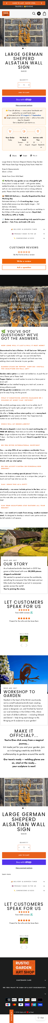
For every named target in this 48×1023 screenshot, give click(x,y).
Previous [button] (6, 2)
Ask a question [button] (24, 267)
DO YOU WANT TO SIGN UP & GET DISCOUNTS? (24, 988)
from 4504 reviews (22, 612)
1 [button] (23, 48)
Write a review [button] (24, 261)
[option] (24, 4)
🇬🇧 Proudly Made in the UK (24, 234)
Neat (32, 1012)
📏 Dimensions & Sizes (24, 238)
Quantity (24, 80)
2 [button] (25, 48)
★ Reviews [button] (11, 1016)
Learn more (6, 874)
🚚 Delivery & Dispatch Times (24, 229)
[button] (22, 645)
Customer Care (24, 980)
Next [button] (41, 2)
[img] (24, 610)
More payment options (24, 105)
